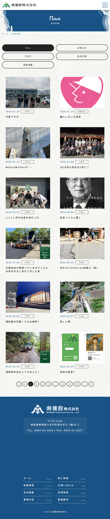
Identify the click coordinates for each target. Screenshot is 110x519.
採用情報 (63, 492)
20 (69, 384)
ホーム (27, 478)
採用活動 (28, 65)
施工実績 (63, 478)
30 (77, 384)
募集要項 (63, 499)
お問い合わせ (66, 485)
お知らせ (82, 48)
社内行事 (82, 56)
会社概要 (28, 492)
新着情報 (28, 485)
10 (62, 384)
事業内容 (28, 499)
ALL (28, 48)
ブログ (28, 56)
